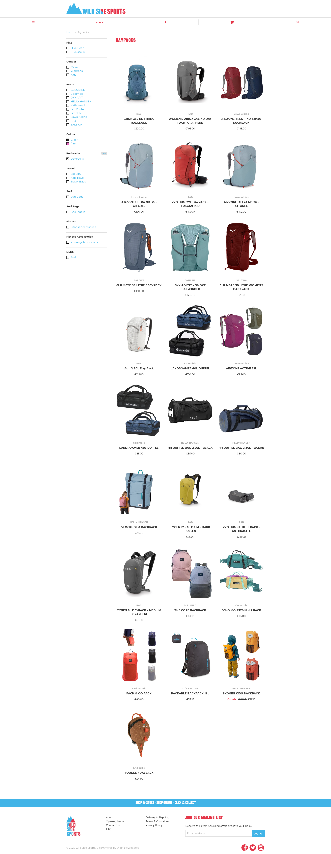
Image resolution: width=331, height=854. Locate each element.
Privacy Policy (154, 825)
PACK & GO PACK (139, 693)
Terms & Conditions (157, 821)
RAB (73, 120)
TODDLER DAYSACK (139, 772)
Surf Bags (76, 196)
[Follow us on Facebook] (244, 848)
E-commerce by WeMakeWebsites (118, 847)
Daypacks (77, 158)
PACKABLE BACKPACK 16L (190, 693)
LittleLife (76, 113)
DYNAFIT (76, 97)
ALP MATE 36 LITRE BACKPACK (139, 285)
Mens (74, 67)
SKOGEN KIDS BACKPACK (241, 693)
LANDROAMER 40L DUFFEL (139, 447)
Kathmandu (78, 105)
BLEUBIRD (77, 89)
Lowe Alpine (78, 116)
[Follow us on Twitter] (253, 848)
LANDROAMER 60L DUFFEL (190, 368)
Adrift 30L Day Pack (139, 368)
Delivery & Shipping (157, 817)
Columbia (76, 93)
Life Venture (78, 109)
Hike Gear (77, 48)
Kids (73, 74)
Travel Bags (78, 181)
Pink (73, 143)
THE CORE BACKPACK (190, 610)
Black (74, 139)
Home (70, 32)
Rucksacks (77, 52)
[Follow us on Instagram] (261, 848)
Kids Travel (77, 177)
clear (104, 153)
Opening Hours (115, 821)
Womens (76, 70)
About (109, 817)
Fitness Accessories (83, 227)
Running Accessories (84, 242)
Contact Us (112, 825)
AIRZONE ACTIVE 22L (241, 368)
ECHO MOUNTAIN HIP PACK (241, 610)
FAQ (108, 829)
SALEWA (76, 124)
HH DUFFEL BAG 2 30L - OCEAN (241, 447)
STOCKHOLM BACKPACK (139, 527)
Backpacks (77, 211)
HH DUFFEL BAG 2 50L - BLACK (190, 447)
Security (75, 173)
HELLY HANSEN (81, 101)
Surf (73, 257)
